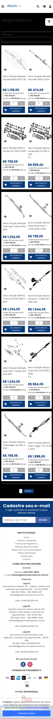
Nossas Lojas (26, 556)
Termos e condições (26, 540)
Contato (26, 559)
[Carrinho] (44, 7)
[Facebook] (23, 664)
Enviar (43, 520)
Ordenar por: (7, 34)
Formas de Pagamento (26, 543)
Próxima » (29, 491)
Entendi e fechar (26, 713)
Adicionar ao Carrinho (16, 109)
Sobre (26, 537)
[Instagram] (30, 664)
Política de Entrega (26, 553)
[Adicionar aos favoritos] (5, 70)
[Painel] (50, 7)
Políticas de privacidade (26, 546)
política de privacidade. (37, 707)
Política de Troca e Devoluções (26, 549)
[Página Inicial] (13, 6)
